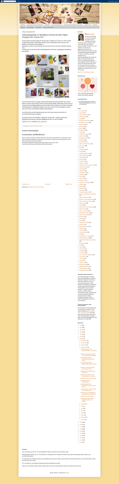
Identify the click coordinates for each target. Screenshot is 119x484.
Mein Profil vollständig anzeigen (86, 72)
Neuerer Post (25, 184)
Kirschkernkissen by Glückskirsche (86, 381)
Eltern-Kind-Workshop (85, 143)
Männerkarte (82, 203)
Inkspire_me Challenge (85, 182)
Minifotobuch (82, 208)
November (84, 342)
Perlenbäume (30, 27)
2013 (81, 435)
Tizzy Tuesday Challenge (85, 254)
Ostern (81, 220)
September (84, 347)
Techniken (81, 250)
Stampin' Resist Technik (85, 236)
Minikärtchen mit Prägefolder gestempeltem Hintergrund (88, 393)
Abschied (81, 112)
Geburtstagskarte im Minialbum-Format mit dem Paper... (88, 385)
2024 (81, 329)
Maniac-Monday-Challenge (86, 201)
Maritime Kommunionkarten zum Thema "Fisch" (88, 368)
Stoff (80, 245)
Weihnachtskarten (83, 270)
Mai (82, 410)
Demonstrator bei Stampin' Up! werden (73, 24)
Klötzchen (81, 188)
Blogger (67, 472)
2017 (81, 426)
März (82, 415)
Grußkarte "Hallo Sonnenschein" (89, 378)
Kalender (81, 184)
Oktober (83, 345)
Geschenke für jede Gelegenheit (35, 24)
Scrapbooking (82, 232)
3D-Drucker (82, 110)
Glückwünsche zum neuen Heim (87, 165)
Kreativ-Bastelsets (84, 197)
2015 (81, 431)
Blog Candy (82, 124)
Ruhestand (82, 228)
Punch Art (81, 224)
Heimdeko (81, 174)
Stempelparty (82, 243)
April (82, 412)
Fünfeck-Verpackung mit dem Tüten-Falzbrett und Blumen (88, 354)
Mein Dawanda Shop (57, 24)
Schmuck (95, 24)
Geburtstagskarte (83, 155)
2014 (81, 433)
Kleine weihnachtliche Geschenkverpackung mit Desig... (88, 359)
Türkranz (81, 258)
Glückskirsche (82, 163)
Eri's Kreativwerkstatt (38, 7)
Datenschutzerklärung (48, 27)
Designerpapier (83, 137)
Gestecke (23, 27)
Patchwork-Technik (84, 222)
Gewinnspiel (82, 161)
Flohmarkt (47, 24)
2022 (81, 334)
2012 (81, 437)
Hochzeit (81, 178)
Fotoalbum (82, 149)
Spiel (80, 234)
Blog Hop (81, 126)
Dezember (84, 340)
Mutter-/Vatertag (83, 210)
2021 (81, 336)
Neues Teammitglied (84, 214)
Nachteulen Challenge (84, 212)
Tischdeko (82, 252)
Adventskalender (83, 114)
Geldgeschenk (82, 157)
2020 (81, 338)
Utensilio (81, 260)
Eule (80, 147)
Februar (83, 417)
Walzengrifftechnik (84, 266)
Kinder (80, 186)
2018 (81, 424)
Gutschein (81, 168)
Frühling (81, 151)
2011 (81, 440)
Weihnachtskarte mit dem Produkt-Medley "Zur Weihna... (87, 400)
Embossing (82, 145)
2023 (81, 332)
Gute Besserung (83, 167)
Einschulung (82, 141)
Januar (83, 419)
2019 (81, 422)
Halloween (82, 170)
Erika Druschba (90, 34)
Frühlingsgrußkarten (84, 153)
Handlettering (82, 172)
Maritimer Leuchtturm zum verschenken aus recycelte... (88, 375)
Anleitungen (82, 116)
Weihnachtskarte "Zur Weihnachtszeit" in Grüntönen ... (89, 350)
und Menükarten (85, 312)
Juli (82, 406)
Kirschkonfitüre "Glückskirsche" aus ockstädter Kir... (88, 389)
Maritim (81, 205)
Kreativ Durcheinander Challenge (87, 194)
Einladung (81, 139)
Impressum (38, 27)
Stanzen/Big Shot (83, 237)
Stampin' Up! (88, 24)
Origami (81, 218)
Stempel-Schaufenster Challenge (87, 239)
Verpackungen (83, 264)
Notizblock (82, 216)
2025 (81, 327)
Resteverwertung (83, 226)
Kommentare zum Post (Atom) (36, 187)
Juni (82, 408)
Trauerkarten (82, 256)
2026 (81, 325)
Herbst (81, 176)
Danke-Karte (82, 136)
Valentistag (82, 262)
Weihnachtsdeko (83, 268)
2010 (81, 442)
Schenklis (81, 230)
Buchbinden (82, 130)
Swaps (81, 247)
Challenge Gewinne (84, 134)
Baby (80, 118)
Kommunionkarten (84, 192)
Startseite (22, 24)
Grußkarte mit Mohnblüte (87, 396)
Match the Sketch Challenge (86, 207)
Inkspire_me (82, 180)
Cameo (81, 132)
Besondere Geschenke (84, 120)
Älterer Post (69, 184)
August (83, 404)
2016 (81, 429)
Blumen (81, 128)
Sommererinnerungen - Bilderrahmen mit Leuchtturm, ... (89, 364)
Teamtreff (81, 249)
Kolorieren (82, 190)
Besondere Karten (83, 122)
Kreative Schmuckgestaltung (86, 199)
